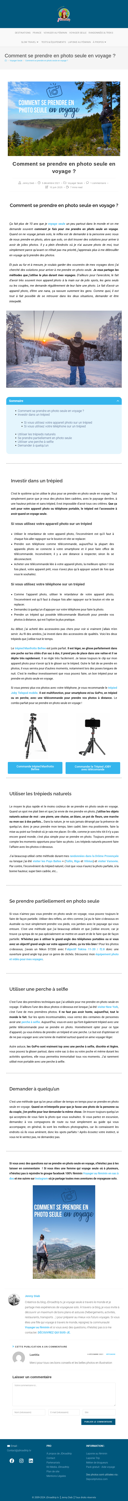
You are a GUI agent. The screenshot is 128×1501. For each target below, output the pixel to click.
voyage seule (56, 224)
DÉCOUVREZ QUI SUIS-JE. (54, 1332)
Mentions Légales (56, 1476)
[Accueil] (6, 60)
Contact (51, 1458)
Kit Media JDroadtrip (58, 1466)
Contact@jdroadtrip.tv (19, 1450)
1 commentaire (98, 183)
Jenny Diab (28, 183)
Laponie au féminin (96, 1453)
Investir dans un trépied (34, 414)
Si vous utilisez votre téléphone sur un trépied (55, 426)
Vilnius (88, 861)
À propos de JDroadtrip (59, 1453)
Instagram (41, 1178)
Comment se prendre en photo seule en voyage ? (46, 60)
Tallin (69, 861)
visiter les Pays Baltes (47, 861)
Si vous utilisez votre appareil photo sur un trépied (58, 422)
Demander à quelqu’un (33, 445)
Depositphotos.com (97, 1479)
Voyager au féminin (37, 1327)
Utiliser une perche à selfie (36, 441)
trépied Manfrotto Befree (30, 648)
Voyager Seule (75, 183)
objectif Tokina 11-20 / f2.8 (86, 949)
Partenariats (53, 1462)
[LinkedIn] (31, 1460)
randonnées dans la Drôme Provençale (94, 856)
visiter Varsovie (108, 861)
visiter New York (108, 1007)
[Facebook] (11, 1460)
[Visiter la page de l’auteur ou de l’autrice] (14, 1299)
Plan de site (53, 1471)
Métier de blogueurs (97, 1462)
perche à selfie (31, 1022)
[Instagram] (21, 1460)
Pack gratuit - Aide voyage (100, 1466)
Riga (77, 861)
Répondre (111, 1354)
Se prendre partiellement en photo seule (45, 437)
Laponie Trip (93, 1458)
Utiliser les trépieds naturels (37, 434)
